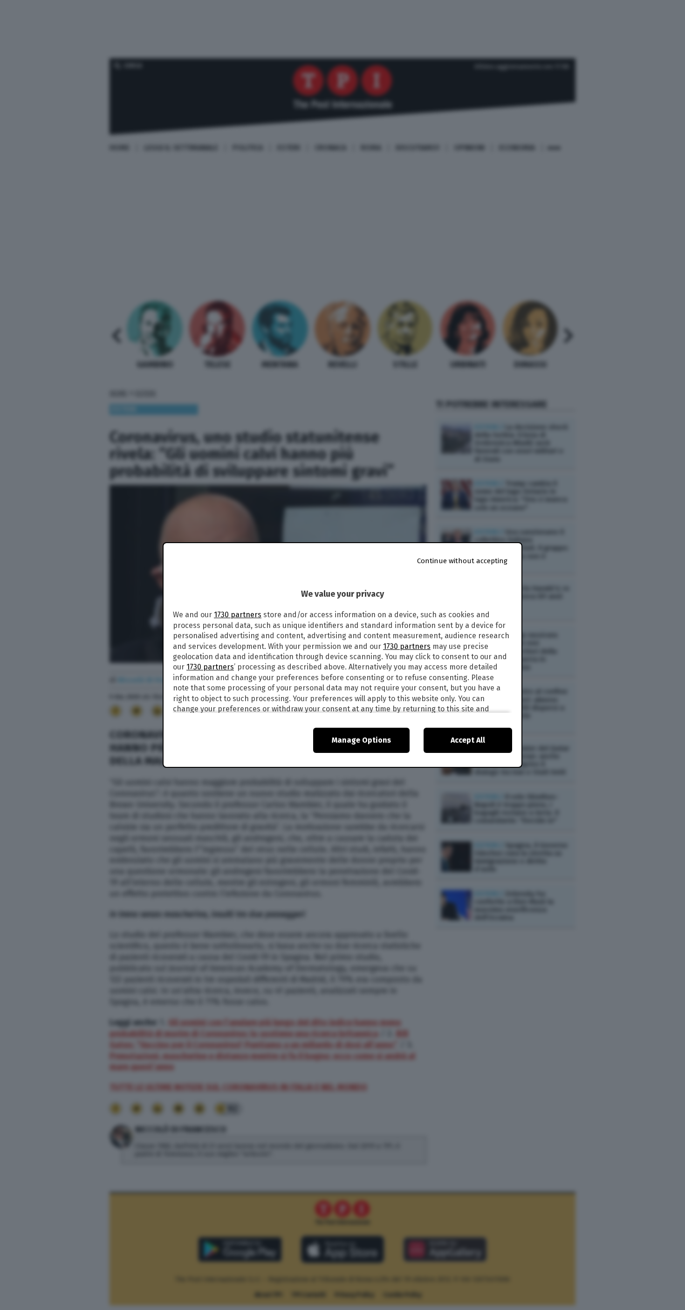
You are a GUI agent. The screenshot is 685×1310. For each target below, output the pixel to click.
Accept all (468, 740)
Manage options (361, 740)
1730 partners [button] (237, 614)
